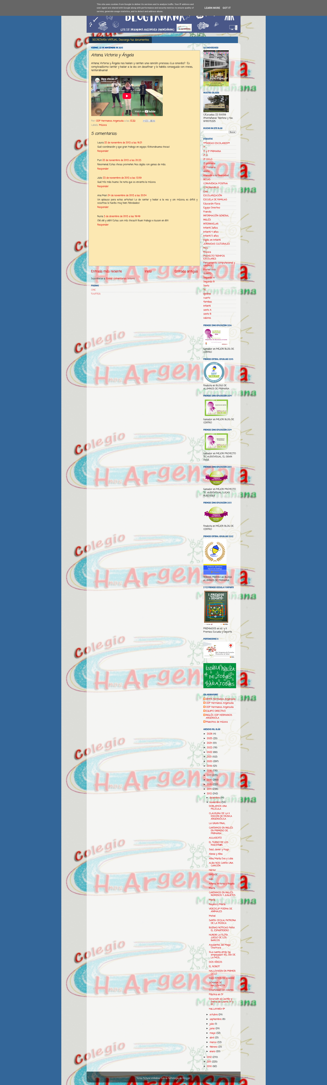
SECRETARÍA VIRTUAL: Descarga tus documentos (120, 40)
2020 (210, 761)
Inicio (148, 271)
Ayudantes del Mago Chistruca (220, 946)
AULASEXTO (215, 838)
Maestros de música (217, 722)
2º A (205, 155)
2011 (209, 1062)
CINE (93, 290)
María (212, 888)
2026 (210, 734)
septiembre (216, 1019)
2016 (210, 780)
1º (204, 147)
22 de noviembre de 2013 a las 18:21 (123, 142)
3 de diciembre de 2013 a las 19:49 (122, 216)
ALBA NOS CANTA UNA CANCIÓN (221, 864)
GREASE (213, 874)
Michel (212, 916)
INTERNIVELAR (210, 224)
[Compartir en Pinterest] (154, 121)
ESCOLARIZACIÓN (212, 195)
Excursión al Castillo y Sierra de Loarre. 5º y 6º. (221, 1001)
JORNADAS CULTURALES (216, 244)
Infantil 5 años (211, 236)
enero (213, 1051)
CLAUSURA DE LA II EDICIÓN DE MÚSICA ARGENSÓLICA (220, 816)
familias (207, 302)
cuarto (206, 298)
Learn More (212, 7)
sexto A (207, 310)
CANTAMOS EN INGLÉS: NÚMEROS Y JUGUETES (222, 894)
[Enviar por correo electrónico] (144, 121)
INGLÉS (207, 220)
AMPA (206, 171)
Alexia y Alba (215, 854)
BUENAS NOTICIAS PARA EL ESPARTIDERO (222, 929)
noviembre (215, 802)
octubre (214, 1014)
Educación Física (211, 204)
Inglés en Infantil (212, 240)
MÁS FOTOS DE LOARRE (222, 978)
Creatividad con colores (221, 990)
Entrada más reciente (106, 271)
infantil (207, 306)
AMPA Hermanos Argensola (220, 699)
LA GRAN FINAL (217, 823)
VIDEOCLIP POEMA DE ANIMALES (220, 910)
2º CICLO (207, 159)
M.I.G (205, 248)
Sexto (206, 286)
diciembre (215, 798)
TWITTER (96, 294)
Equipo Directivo (211, 207)
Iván (211, 879)
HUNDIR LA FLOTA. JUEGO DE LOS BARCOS (218, 937)
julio (212, 1024)
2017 (209, 775)
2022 (210, 752)
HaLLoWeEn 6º (217, 1009)
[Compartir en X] (149, 121)
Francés (207, 212)
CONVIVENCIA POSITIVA (215, 183)
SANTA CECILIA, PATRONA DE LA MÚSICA (222, 922)
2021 (209, 757)
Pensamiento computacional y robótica (219, 264)
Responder (103, 151)
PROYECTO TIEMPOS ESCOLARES (214, 257)
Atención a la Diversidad (216, 175)
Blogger (186, 1078)
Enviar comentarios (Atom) (120, 278)
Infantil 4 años (211, 232)
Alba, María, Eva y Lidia (221, 858)
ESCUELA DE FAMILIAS (215, 199)
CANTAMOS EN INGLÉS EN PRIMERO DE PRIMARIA (221, 830)
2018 (210, 771)
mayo (213, 1033)
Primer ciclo (209, 269)
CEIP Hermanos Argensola (219, 703)
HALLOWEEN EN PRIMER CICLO (222, 972)
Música (103, 125)
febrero (214, 1047)
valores (207, 318)
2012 (209, 1057)
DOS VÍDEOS (215, 962)
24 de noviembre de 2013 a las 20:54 (127, 195)
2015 (210, 784)
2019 (210, 766)
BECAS (206, 179)
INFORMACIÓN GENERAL (216, 216)
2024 (210, 743)
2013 (210, 793)
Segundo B (209, 281)
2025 (210, 738)
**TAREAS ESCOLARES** (216, 143)
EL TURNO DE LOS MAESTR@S (218, 844)
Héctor (212, 870)
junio (212, 1028)
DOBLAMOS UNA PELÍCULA (218, 807)
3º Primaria (209, 167)
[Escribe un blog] (146, 121)
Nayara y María (217, 904)
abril (212, 1037)
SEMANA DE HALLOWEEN (217, 984)
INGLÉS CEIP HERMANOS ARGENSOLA (219, 716)
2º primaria (209, 163)
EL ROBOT (214, 966)
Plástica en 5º (216, 994)
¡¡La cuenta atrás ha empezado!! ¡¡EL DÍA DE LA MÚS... (222, 954)
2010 (210, 1066)
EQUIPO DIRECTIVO (216, 711)
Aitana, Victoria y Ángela (221, 883)
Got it (227, 7)
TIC (204, 290)
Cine (205, 191)
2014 (209, 789)
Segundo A (209, 277)
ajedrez (207, 294)
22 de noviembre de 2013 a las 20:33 (121, 160)
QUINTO (207, 273)
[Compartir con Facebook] (151, 121)
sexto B (207, 314)
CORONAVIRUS (211, 187)
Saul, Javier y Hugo (219, 849)
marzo (213, 1042)
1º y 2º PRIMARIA (212, 151)
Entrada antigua (186, 271)
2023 (210, 747)
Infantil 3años (210, 228)
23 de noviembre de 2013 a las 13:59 (122, 178)
